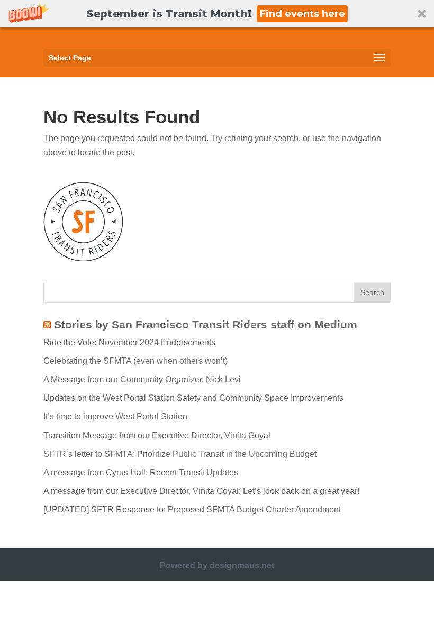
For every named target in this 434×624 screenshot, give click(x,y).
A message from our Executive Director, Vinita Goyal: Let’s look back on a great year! (201, 491)
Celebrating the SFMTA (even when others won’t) (135, 360)
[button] (217, 13)
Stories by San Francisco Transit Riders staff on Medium (205, 324)
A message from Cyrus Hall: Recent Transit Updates (140, 472)
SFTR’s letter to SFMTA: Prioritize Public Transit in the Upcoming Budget (180, 453)
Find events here (302, 14)
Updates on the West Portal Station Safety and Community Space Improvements (193, 397)
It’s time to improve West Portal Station (115, 416)
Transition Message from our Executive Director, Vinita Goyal (156, 435)
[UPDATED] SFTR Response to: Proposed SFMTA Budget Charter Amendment (192, 509)
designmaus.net (242, 565)
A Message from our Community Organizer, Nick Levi (142, 379)
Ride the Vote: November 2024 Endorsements (129, 342)
